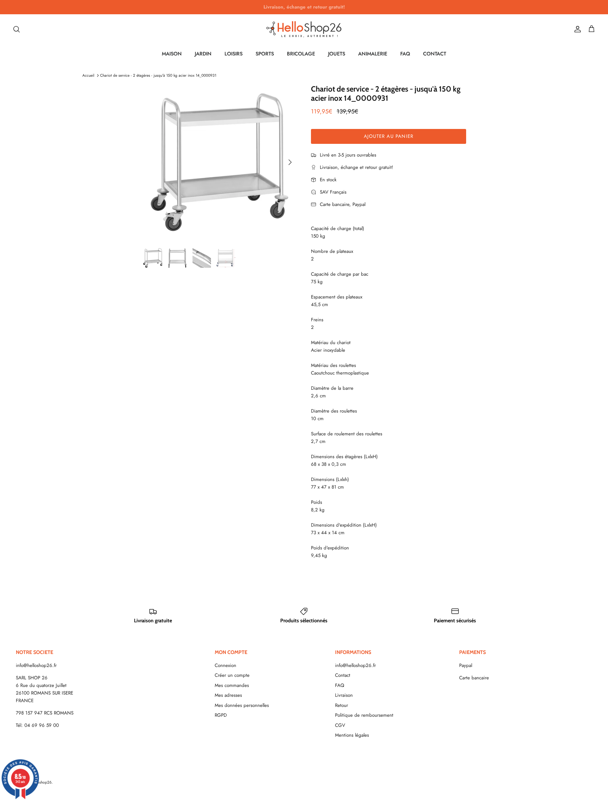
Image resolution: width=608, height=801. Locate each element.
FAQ (405, 53)
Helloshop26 (41, 782)
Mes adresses (228, 695)
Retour (341, 705)
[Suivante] (290, 162)
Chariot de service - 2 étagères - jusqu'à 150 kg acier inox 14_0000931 (158, 75)
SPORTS (265, 53)
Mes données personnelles (242, 705)
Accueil (88, 75)
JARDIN (203, 53)
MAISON (172, 53)
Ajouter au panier (388, 136)
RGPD (221, 715)
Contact (342, 675)
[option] (219, 162)
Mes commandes (232, 685)
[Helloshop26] (304, 29)
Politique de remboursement (364, 715)
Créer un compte (232, 675)
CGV (340, 725)
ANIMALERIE (372, 53)
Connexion (225, 665)
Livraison (344, 695)
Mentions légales (352, 735)
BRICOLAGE (301, 53)
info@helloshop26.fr (36, 665)
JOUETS (336, 53)
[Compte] (576, 29)
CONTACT (434, 53)
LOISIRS (234, 53)
